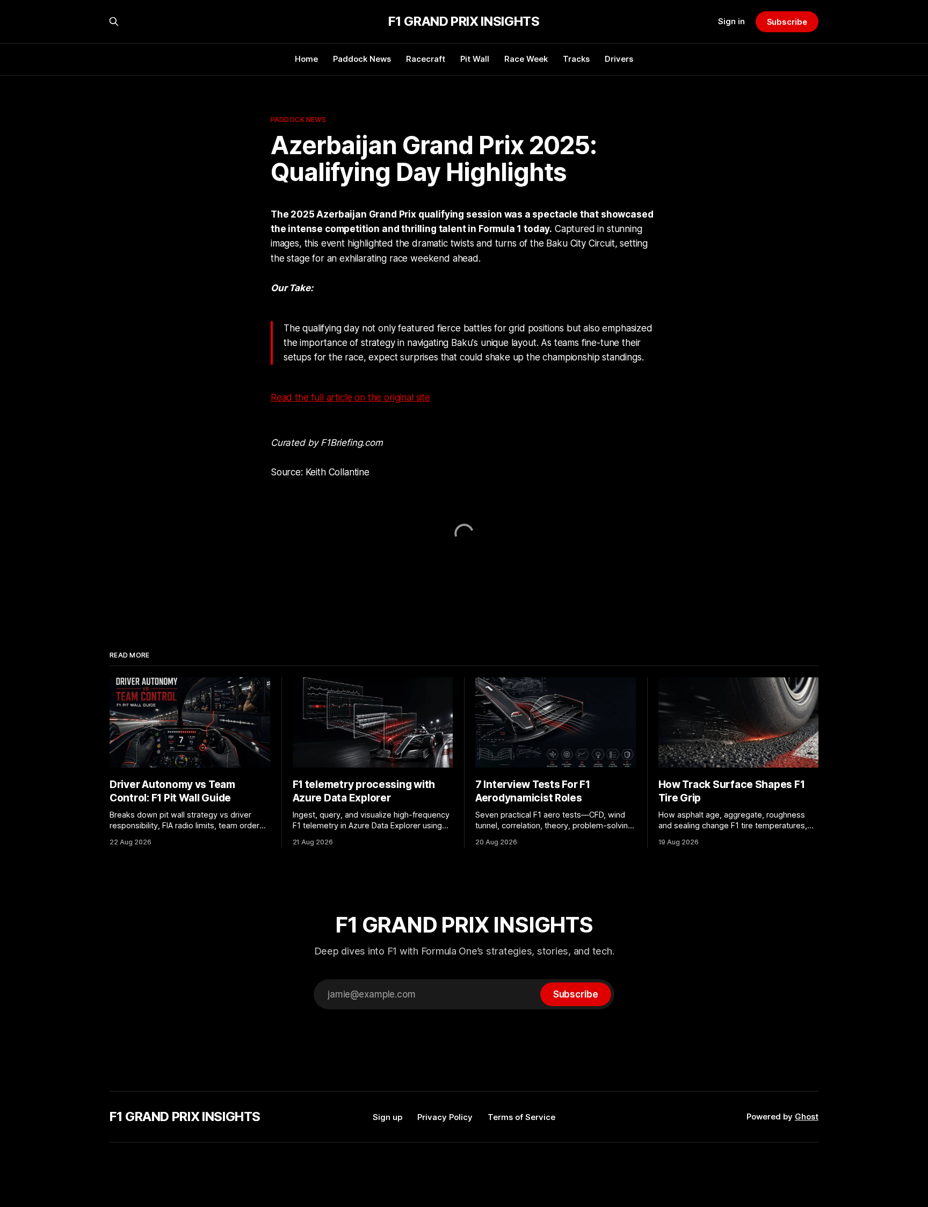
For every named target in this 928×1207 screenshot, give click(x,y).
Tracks (576, 59)
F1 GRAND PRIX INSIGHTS (463, 21)
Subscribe (787, 22)
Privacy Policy (445, 1117)
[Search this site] (113, 21)
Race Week (526, 59)
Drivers (619, 59)
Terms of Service (521, 1117)
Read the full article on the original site (350, 397)
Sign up (387, 1117)
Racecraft (425, 59)
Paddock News (362, 59)
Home (306, 59)
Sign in (731, 21)
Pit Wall (474, 59)
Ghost (806, 1116)
